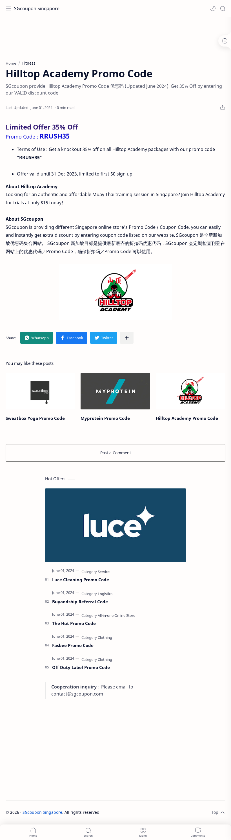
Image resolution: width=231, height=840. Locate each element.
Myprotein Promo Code (105, 418)
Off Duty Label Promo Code (81, 667)
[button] (213, 8)
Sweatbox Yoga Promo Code (35, 418)
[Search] (222, 8)
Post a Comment (115, 452)
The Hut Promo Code (74, 623)
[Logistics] (105, 593)
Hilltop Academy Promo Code (187, 418)
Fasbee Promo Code (73, 645)
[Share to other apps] (127, 338)
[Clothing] (105, 637)
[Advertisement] (115, 35)
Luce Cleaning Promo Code (80, 579)
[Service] (104, 571)
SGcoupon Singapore (36, 8)
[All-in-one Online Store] (116, 615)
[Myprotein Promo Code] (115, 391)
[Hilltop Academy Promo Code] (190, 391)
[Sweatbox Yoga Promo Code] (40, 391)
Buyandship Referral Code (80, 601)
